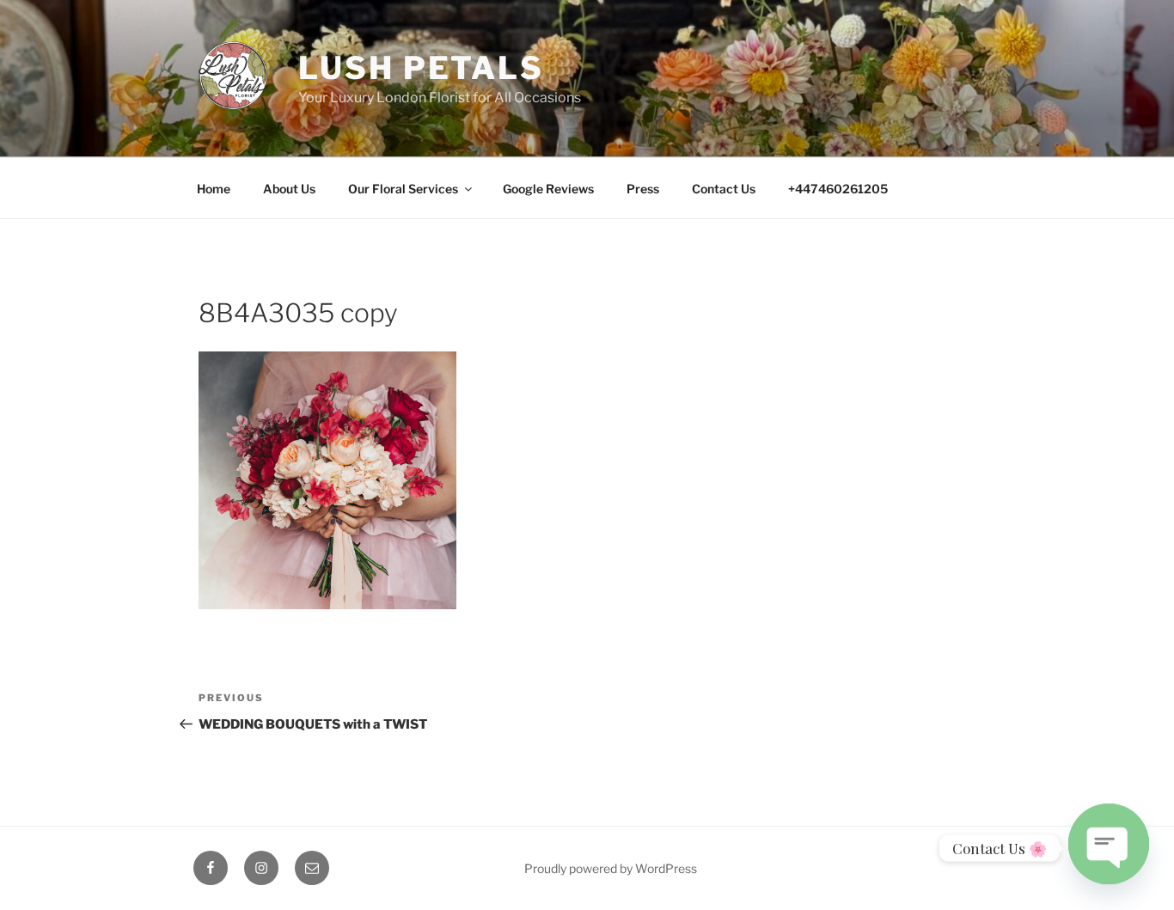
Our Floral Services (403, 188)
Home (213, 188)
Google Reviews (548, 188)
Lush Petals (421, 68)
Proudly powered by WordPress (610, 868)
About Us (289, 188)
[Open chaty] (1108, 840)
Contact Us (723, 188)
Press (643, 188)
